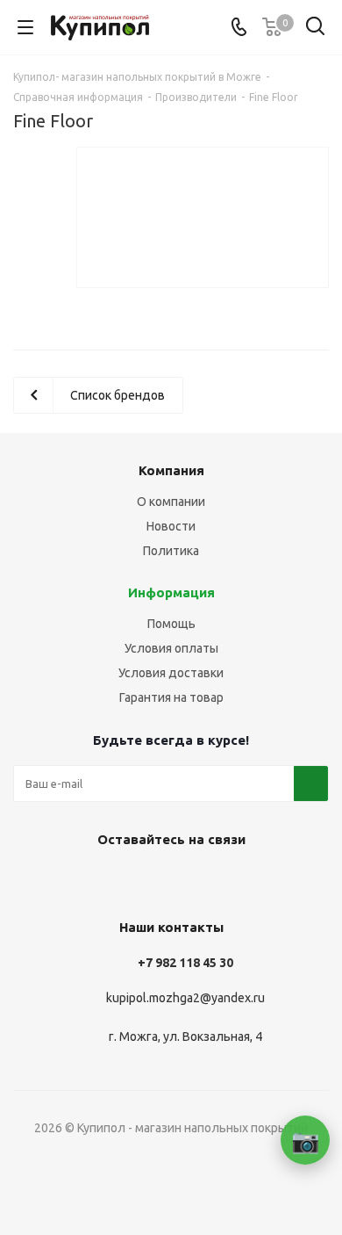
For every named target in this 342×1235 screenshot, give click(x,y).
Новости (171, 526)
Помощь (171, 624)
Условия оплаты (171, 648)
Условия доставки (171, 673)
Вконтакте (144, 880)
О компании (171, 502)
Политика (171, 551)
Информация (171, 592)
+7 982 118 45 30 (185, 963)
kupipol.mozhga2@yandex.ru (185, 998)
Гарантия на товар (171, 697)
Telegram (188, 880)
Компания (171, 470)
